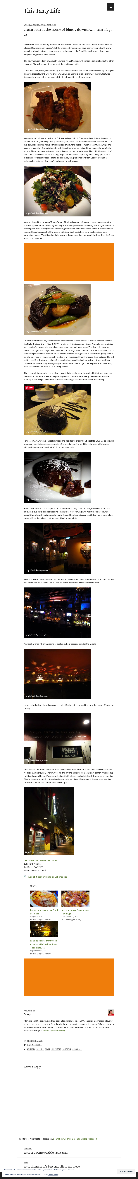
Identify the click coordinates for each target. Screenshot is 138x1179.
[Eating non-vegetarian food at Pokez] (44, 899)
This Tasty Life (42, 10)
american (31, 1049)
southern (67, 1049)
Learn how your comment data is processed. (75, 1138)
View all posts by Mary (54, 1030)
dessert (40, 1049)
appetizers (56, 1049)
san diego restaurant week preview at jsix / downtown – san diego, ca (43, 944)
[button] (110, 7)
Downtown (51, 24)
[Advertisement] (69, 262)
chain (47, 1049)
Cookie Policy (53, 1175)
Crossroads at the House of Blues (40, 860)
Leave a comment (34, 1045)
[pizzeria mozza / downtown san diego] (75, 899)
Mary (43, 24)
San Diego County (31, 24)
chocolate (77, 1049)
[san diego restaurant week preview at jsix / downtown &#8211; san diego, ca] (44, 929)
